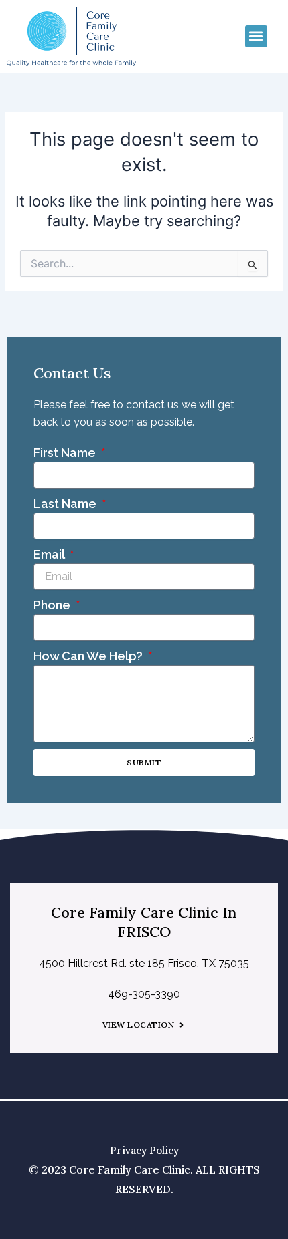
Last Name (66, 504)
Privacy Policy (144, 1150)
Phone (53, 605)
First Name (65, 453)
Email (50, 554)
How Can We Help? (89, 656)
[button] (256, 36)
